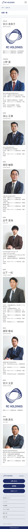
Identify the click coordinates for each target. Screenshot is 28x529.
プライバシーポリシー (7, 524)
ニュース (5, 501)
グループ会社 (6, 509)
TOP (2, 7)
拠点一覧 (5, 513)
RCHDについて (6, 498)
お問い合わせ (14, 481)
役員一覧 (5, 517)
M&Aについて (14, 491)
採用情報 (14, 486)
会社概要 (5, 505)
